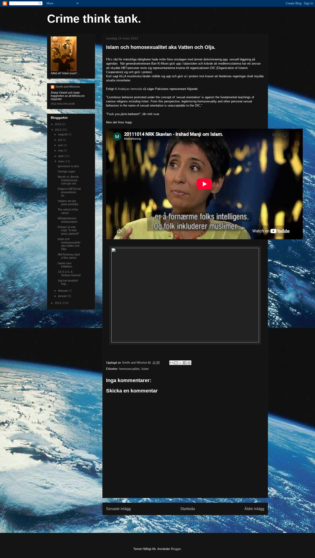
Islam (145, 369)
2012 (58, 129)
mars (61, 161)
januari (63, 296)
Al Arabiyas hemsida (128, 89)
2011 (58, 303)
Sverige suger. (67, 171)
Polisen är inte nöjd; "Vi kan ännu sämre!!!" (68, 230)
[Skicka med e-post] (171, 362)
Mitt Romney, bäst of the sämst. (69, 256)
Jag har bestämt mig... (68, 282)
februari (63, 290)
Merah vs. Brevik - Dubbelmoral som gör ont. (69, 180)
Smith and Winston (67, 86)
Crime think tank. (94, 18)
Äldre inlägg (254, 509)
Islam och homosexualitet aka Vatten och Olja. (69, 244)
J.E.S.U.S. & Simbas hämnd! (69, 273)
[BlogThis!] (176, 362)
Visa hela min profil (63, 103)
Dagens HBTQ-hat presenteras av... (69, 192)
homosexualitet (129, 369)
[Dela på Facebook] (184, 362)
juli (60, 140)
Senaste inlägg (118, 509)
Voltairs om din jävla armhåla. (68, 202)
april (61, 156)
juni (60, 145)
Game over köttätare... (66, 265)
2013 (58, 124)
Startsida (187, 509)
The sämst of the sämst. (68, 211)
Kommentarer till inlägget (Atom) (196, 520)
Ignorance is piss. (69, 166)
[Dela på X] (180, 362)
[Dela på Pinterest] (189, 362)
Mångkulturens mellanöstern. (68, 220)
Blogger (176, 549)
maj (60, 150)
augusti (63, 134)
